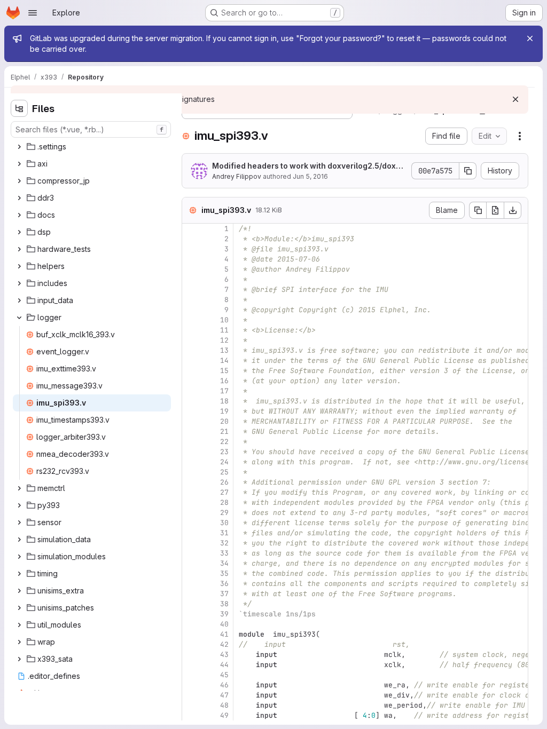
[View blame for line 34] (191, 563)
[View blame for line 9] (191, 310)
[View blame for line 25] (191, 472)
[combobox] (91, 129)
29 (224, 512)
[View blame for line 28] (191, 502)
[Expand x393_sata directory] (19, 659)
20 (224, 421)
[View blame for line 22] (191, 442)
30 (224, 522)
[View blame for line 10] (191, 320)
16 (224, 380)
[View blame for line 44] (191, 665)
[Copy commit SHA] (467, 170)
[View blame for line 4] (191, 259)
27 (224, 492)
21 (224, 431)
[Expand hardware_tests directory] (19, 249)
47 (224, 695)
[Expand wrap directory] (19, 642)
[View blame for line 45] (191, 675)
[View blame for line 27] (191, 492)
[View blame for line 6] (191, 279)
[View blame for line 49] (191, 715)
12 (224, 340)
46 (224, 685)
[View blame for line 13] (191, 350)
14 (224, 360)
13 (224, 350)
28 (224, 502)
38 (224, 603)
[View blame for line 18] (191, 401)
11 (224, 330)
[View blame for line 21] (191, 431)
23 (224, 451)
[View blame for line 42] (191, 644)
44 (224, 664)
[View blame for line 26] (191, 482)
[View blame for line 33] (191, 553)
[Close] (529, 38)
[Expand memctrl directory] (19, 488)
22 (224, 441)
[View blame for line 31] (191, 533)
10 (224, 319)
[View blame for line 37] (191, 594)
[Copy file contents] (477, 210)
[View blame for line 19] (191, 411)
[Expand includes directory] (19, 283)
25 (224, 472)
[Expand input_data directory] (19, 300)
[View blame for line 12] (191, 340)
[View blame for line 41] (191, 634)
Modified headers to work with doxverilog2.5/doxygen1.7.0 (308, 166)
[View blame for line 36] (191, 584)
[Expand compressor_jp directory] (19, 181)
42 (224, 644)
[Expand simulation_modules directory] (19, 556)
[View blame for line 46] (191, 685)
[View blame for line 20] (191, 421)
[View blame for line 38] (191, 604)
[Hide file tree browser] (19, 108)
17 (224, 390)
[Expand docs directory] (19, 215)
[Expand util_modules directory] (19, 625)
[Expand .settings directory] (19, 146)
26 (224, 482)
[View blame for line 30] (191, 523)
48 (224, 705)
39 (224, 614)
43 (224, 654)
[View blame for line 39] (191, 614)
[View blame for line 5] (191, 269)
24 (224, 461)
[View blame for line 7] (191, 289)
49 (224, 715)
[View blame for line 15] (191, 371)
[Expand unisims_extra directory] (19, 590)
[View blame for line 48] (191, 705)
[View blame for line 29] (191, 513)
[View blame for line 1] (191, 229)
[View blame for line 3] (191, 249)
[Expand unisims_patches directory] (19, 607)
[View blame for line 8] (191, 300)
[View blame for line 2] (191, 239)
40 (224, 624)
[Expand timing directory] (19, 573)
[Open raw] (495, 210)
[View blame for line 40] (191, 624)
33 (224, 553)
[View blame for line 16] (191, 381)
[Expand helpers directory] (19, 266)
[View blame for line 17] (191, 391)
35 (224, 573)
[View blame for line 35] (191, 573)
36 (224, 583)
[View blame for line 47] (191, 695)
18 (224, 401)
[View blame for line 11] (191, 330)
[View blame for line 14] (191, 360)
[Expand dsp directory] (19, 232)
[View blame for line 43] (191, 654)
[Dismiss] (515, 99)
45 (224, 674)
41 (224, 634)
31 (224, 532)
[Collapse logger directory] (19, 317)
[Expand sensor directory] (19, 522)
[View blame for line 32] (191, 543)
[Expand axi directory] (19, 163)
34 (224, 563)
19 (224, 411)
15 (224, 370)
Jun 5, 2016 (310, 176)
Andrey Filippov (236, 176)
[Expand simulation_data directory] (19, 539)
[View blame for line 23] (191, 452)
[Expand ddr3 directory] (19, 198)
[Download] (512, 210)
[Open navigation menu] (32, 12)
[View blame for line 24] (191, 462)
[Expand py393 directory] (19, 505)
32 (224, 543)
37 (224, 593)
